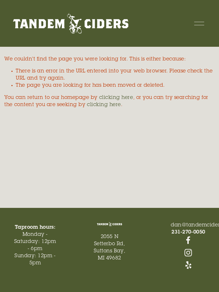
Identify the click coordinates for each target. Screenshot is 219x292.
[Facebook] (188, 240)
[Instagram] (188, 253)
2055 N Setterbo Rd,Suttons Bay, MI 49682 (109, 247)
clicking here (116, 97)
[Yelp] (188, 265)
